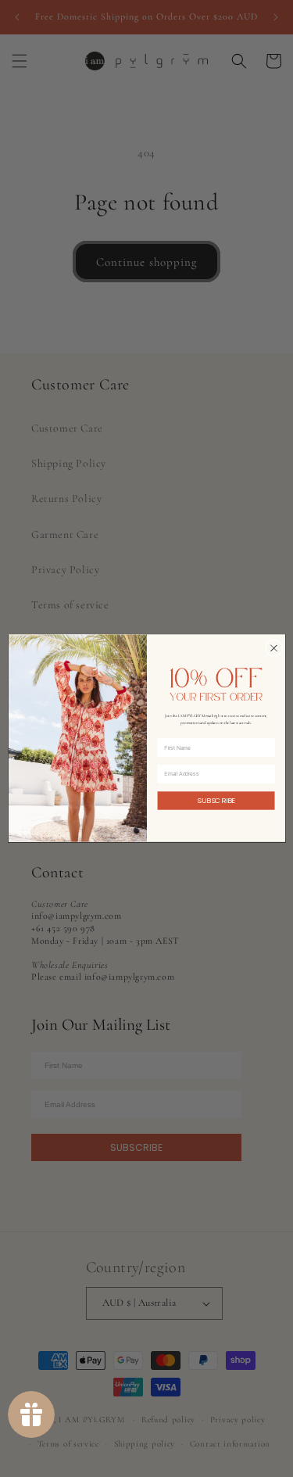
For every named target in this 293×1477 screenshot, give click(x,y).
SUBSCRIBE (216, 801)
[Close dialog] (273, 648)
